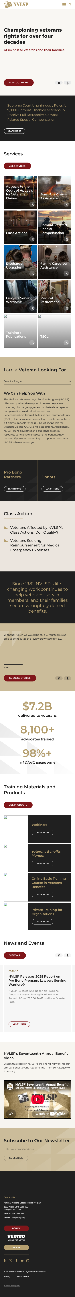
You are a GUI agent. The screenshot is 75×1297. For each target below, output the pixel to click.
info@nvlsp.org (18, 1218)
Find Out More (18, 82)
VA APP (16, 1247)
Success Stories (20, 678)
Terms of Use (23, 1276)
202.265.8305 (18, 1213)
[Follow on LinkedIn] (5, 1260)
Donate (16, 1228)
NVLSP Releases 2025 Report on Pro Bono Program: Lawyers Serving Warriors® (37, 980)
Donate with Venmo (16, 1240)
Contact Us (9, 1197)
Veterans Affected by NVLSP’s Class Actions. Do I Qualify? (36, 530)
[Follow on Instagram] (27, 1260)
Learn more (14, 131)
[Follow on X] (10, 1260)
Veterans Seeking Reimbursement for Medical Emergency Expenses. (35, 545)
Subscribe (16, 1157)
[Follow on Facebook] (16, 1260)
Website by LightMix (12, 1286)
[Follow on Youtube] (22, 1260)
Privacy (7, 1276)
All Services (17, 166)
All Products (18, 804)
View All (14, 955)
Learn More (42, 832)
